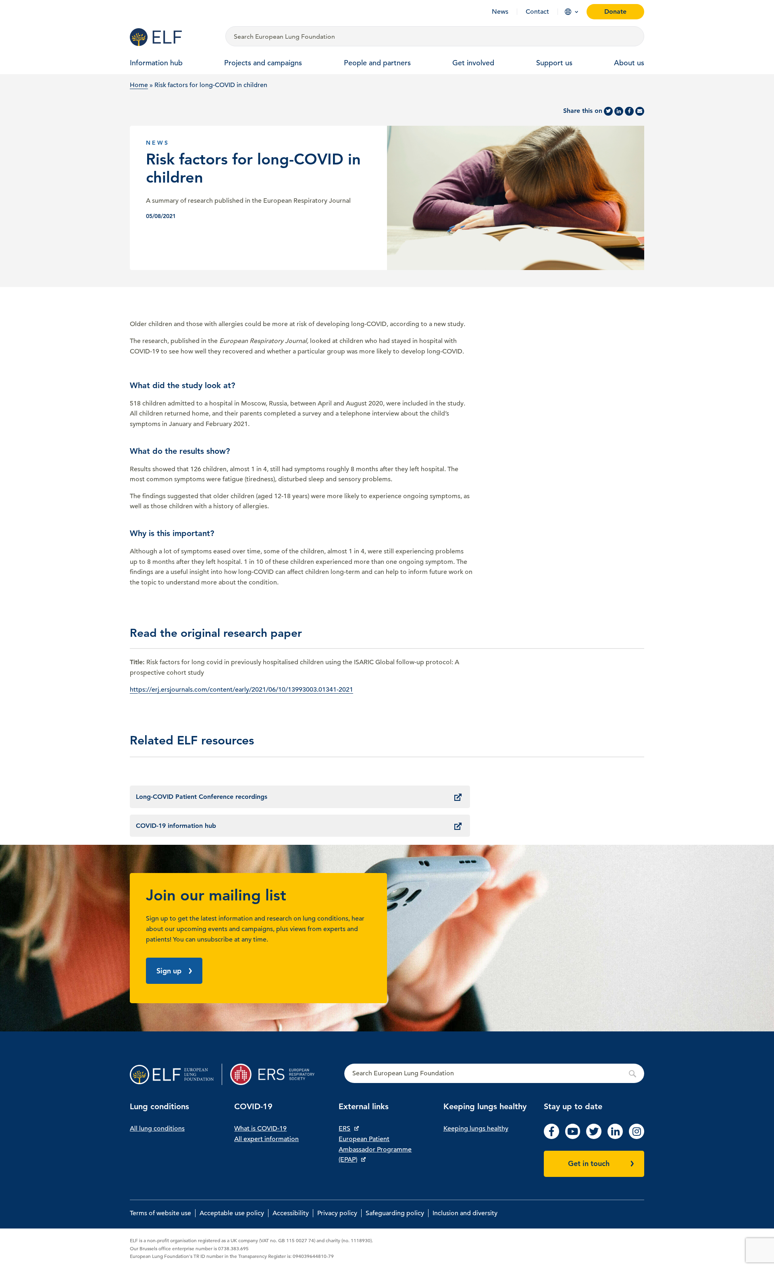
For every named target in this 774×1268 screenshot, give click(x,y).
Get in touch (589, 1163)
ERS (344, 1129)
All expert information (266, 1139)
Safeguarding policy (395, 1213)
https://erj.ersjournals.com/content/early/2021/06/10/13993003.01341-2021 (241, 690)
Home (139, 85)
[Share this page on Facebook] (629, 111)
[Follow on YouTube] (572, 1137)
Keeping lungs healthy (475, 1129)
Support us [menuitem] (554, 62)
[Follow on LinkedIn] (615, 1137)
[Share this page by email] (639, 111)
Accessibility (291, 1213)
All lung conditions (157, 1129)
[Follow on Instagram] (636, 1137)
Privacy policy (337, 1213)
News (500, 11)
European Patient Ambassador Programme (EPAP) (375, 1149)
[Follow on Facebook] (551, 1137)
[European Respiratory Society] (276, 1074)
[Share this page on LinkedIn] (618, 111)
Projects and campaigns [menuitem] (263, 62)
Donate (615, 11)
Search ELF (494, 1074)
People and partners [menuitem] (377, 62)
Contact (537, 11)
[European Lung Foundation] (173, 37)
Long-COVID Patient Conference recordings (201, 796)
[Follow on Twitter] (593, 1137)
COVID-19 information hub (176, 825)
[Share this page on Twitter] (608, 111)
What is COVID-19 (260, 1129)
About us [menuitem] (629, 62)
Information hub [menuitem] (156, 62)
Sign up (168, 970)
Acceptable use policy (232, 1213)
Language (568, 11)
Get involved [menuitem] (473, 62)
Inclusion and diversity (465, 1213)
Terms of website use (160, 1213)
